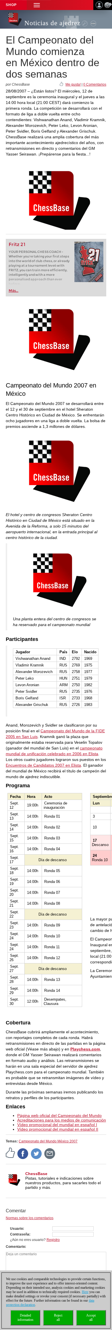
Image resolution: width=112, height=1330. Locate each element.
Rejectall (58, 1317)
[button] (37, 5)
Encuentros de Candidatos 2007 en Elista (43, 765)
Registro (53, 1240)
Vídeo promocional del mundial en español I (57, 1124)
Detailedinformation (25, 1317)
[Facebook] (23, 1153)
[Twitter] (36, 1153)
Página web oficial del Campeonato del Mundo (59, 1115)
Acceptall (91, 1317)
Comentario (15, 1247)
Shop (11, 5)
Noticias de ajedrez (52, 23)
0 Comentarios (94, 84)
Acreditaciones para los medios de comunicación (61, 1120)
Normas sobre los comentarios (29, 1218)
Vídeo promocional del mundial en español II (57, 1129)
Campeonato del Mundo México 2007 (48, 1141)
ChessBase (36, 1173)
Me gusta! (73, 84)
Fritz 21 (17, 244)
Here (85, 1292)
